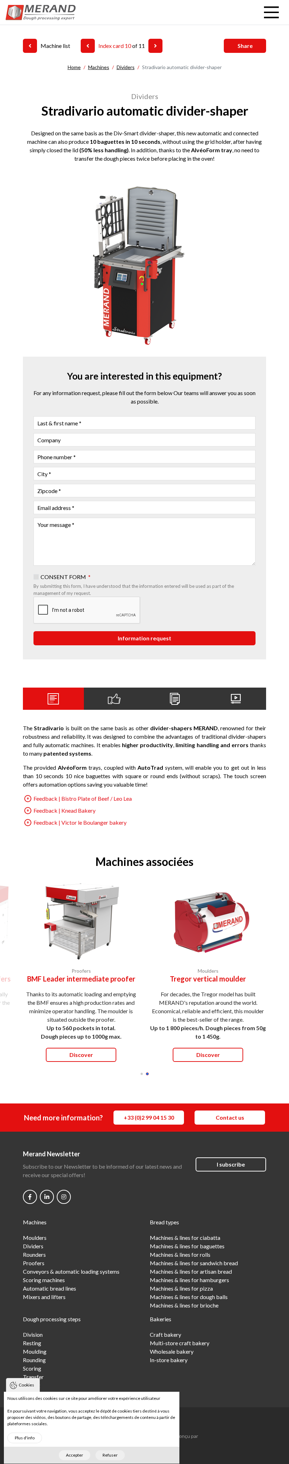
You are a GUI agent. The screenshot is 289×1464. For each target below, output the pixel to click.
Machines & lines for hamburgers (189, 1280)
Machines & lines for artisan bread (191, 1271)
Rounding (34, 1360)
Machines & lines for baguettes (187, 1246)
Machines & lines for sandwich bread (194, 1263)
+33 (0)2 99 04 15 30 (149, 1117)
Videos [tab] (235, 698)
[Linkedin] (47, 1197)
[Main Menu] (271, 12)
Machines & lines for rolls (180, 1254)
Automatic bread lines (49, 1288)
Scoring (32, 1368)
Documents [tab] (174, 698)
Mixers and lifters (44, 1296)
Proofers (33, 1263)
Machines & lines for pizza (181, 1288)
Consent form (63, 576)
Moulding (35, 1351)
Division (33, 1334)
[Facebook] (30, 1197)
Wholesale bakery (171, 1351)
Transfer (33, 1376)
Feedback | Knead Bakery (64, 810)
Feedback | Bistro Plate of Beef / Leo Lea (82, 798)
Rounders (34, 1254)
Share (245, 45)
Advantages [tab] (114, 698)
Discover (81, 1054)
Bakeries (160, 1319)
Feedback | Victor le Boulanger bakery (80, 822)
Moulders (35, 1237)
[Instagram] (64, 1197)
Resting (32, 1343)
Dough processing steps (52, 1319)
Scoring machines (44, 1280)
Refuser (110, 1455)
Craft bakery (165, 1334)
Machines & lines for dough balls (189, 1296)
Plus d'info (25, 1437)
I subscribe (231, 1164)
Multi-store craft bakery (179, 1343)
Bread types (164, 1222)
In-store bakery (168, 1360)
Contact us (230, 1117)
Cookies (26, 1385)
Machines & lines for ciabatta (185, 1237)
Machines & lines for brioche (184, 1305)
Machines (35, 1222)
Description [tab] (53, 698)
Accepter (74, 1455)
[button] (141, 1073)
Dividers (33, 1246)
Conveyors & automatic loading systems (71, 1271)
